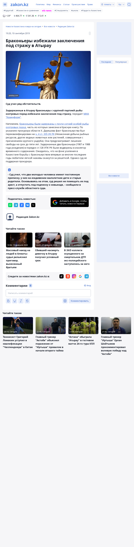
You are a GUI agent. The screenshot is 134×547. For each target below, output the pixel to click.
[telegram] (16, 205)
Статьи (66, 4)
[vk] (27, 205)
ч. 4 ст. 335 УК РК (45, 134)
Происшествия (78, 4)
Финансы (57, 4)
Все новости (49, 26)
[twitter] (33, 205)
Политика (40, 4)
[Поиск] (129, 4)
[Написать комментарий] (48, 293)
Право (90, 4)
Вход (89, 285)
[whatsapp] (10, 205)
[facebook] (21, 205)
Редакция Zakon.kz (66, 26)
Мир (49, 4)
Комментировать (80, 300)
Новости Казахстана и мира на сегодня (23, 26)
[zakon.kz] (19, 4)
